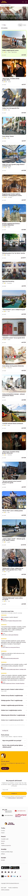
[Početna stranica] (4, 2)
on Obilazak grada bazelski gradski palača (10, 658)
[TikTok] (15, 872)
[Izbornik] (26, 2)
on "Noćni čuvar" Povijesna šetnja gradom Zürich (11, 620)
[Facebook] (5, 872)
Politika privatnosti (12, 797)
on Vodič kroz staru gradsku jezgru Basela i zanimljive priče (13, 669)
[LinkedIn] (2, 872)
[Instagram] (12, 872)
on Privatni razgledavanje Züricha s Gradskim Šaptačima (12, 683)
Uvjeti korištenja (20, 797)
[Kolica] (23, 2)
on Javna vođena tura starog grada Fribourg (10, 647)
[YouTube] (9, 872)
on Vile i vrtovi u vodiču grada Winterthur (9, 634)
